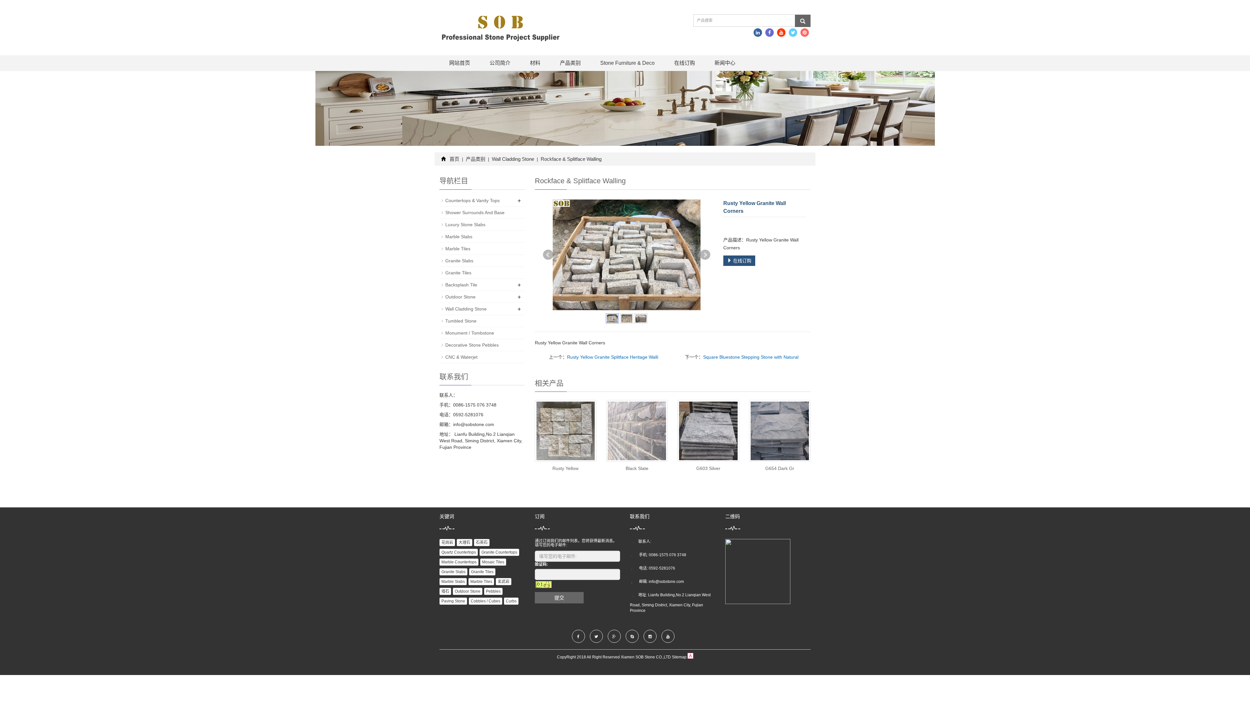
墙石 (445, 591)
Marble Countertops (459, 562)
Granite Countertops (499, 552)
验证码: (541, 564)
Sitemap (679, 657)
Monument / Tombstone (469, 333)
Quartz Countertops (458, 552)
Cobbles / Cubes (485, 601)
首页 (454, 159)
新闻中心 (725, 63)
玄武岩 (503, 581)
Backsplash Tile (461, 284)
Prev (548, 255)
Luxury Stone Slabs (465, 224)
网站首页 (459, 63)
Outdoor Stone (460, 296)
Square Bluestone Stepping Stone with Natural (751, 357)
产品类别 (570, 63)
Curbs (511, 601)
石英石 (482, 542)
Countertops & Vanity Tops (472, 200)
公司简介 (500, 63)
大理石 (464, 542)
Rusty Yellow (565, 468)
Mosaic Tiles (493, 562)
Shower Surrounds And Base (475, 212)
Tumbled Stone (461, 321)
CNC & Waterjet (461, 357)
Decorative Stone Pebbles (472, 345)
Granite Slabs (459, 260)
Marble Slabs (458, 236)
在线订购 (684, 63)
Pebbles (493, 591)
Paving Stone (453, 601)
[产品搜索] (803, 21)
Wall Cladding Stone (513, 159)
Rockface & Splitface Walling (570, 159)
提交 (559, 597)
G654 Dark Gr (779, 468)
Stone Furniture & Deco (627, 63)
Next (705, 255)
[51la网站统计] (690, 657)
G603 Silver (708, 468)
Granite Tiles (458, 272)
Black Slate (637, 468)
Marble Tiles (457, 248)
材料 (535, 63)
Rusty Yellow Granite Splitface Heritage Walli (612, 357)
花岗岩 (447, 542)
